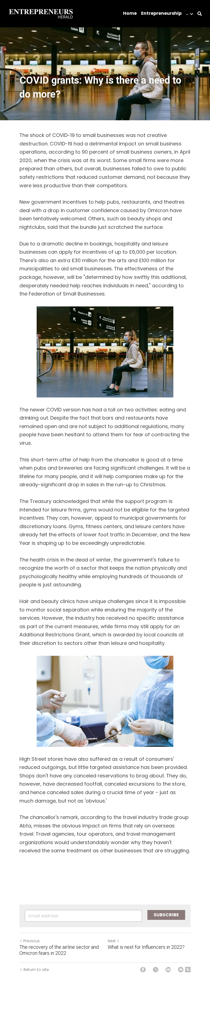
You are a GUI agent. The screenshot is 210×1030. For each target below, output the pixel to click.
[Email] (180, 969)
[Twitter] (155, 969)
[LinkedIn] (168, 969)
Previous (31, 941)
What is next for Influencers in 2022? (146, 947)
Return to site (36, 969)
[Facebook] (143, 969)
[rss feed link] (188, 969)
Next (112, 941)
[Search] (199, 13)
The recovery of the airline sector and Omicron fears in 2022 (59, 950)
